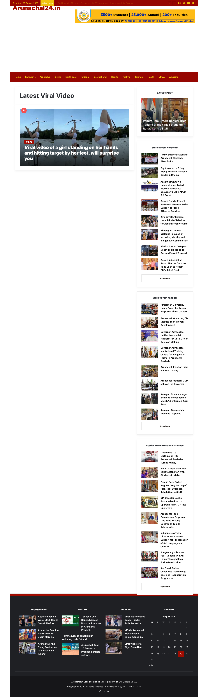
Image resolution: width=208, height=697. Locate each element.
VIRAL (162, 77)
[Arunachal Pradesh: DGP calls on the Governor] (149, 384)
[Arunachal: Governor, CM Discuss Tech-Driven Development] (149, 322)
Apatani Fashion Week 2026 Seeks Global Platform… (48, 620)
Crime (58, 77)
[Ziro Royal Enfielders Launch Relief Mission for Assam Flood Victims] (149, 221)
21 (175, 647)
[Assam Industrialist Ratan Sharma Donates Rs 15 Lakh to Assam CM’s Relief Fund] (149, 264)
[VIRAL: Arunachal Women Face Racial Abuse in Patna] (114, 634)
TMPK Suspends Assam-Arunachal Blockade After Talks (174, 158)
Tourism (139, 77)
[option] (172, 115)
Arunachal (45, 77)
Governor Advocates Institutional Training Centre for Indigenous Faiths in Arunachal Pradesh (172, 354)
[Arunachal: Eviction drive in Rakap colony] (149, 371)
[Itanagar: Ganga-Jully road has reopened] (149, 414)
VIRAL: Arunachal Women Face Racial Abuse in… (134, 633)
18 (158, 647)
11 (158, 640)
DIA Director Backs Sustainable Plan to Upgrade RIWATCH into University (171, 124)
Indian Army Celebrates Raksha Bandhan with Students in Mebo (86, 3)
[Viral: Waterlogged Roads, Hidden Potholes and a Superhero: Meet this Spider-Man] (114, 620)
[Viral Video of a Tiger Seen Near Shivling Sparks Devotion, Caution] (114, 648)
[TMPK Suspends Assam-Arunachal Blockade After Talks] (149, 158)
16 (187, 640)
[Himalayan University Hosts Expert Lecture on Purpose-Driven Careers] (149, 309)
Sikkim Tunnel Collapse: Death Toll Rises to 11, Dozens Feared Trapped (173, 250)
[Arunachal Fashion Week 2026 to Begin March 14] (27, 634)
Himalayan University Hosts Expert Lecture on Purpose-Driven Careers (173, 308)
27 (169, 653)
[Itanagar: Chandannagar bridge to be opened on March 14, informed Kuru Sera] (149, 398)
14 (175, 640)
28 (175, 653)
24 (152, 653)
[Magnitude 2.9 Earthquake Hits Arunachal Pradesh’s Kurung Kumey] (149, 456)
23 (186, 647)
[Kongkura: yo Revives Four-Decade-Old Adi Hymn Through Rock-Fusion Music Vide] (149, 556)
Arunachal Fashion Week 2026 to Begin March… (48, 633)
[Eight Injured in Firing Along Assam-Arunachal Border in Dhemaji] (149, 172)
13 (169, 640)
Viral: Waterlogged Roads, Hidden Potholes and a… (135, 620)
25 (158, 653)
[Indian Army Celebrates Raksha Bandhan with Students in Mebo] (149, 472)
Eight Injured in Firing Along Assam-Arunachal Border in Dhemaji (173, 171)
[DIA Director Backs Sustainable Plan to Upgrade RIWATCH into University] (149, 502)
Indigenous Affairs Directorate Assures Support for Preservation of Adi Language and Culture (174, 540)
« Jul (151, 665)
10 (152, 640)
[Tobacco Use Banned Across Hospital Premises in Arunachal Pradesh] (70, 620)
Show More (165, 278)
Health (151, 77)
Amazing (173, 77)
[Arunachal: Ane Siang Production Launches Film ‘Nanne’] (27, 648)
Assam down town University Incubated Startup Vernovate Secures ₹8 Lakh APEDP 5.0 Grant (173, 188)
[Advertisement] (104, 49)
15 (181, 640)
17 (152, 647)
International (100, 77)
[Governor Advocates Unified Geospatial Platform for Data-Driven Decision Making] (149, 336)
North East (70, 77)
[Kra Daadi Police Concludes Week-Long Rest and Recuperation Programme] (149, 572)
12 (163, 640)
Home (18, 77)
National (85, 77)
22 (181, 647)
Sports (114, 77)
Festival (126, 77)
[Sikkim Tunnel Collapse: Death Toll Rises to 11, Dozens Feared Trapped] (149, 250)
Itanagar (29, 77)
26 (163, 653)
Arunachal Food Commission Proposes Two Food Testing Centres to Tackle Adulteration (172, 520)
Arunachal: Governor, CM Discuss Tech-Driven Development (174, 322)
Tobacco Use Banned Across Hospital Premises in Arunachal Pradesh (91, 623)
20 (169, 647)
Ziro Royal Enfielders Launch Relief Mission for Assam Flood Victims (173, 220)
